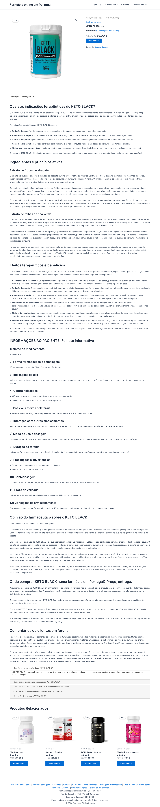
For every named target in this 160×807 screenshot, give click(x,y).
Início (88, 18)
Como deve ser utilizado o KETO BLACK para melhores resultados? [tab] (41, 687)
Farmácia (97, 5)
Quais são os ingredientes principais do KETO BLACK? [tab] (36, 682)
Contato (67, 785)
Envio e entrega (90, 785)
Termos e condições (41, 785)
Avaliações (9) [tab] (28, 96)
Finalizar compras (140, 5)
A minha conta (111, 5)
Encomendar (93, 40)
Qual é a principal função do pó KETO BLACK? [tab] (33, 668)
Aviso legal (56, 785)
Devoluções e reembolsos (110, 785)
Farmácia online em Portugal (30, 4)
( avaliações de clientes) (107, 30)
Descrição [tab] (14, 96)
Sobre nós (76, 785)
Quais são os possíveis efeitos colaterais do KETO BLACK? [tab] (38, 691)
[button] (76, 20)
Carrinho (125, 5)
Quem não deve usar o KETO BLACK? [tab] (29, 696)
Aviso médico (129, 785)
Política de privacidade (20, 785)
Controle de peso (98, 18)
